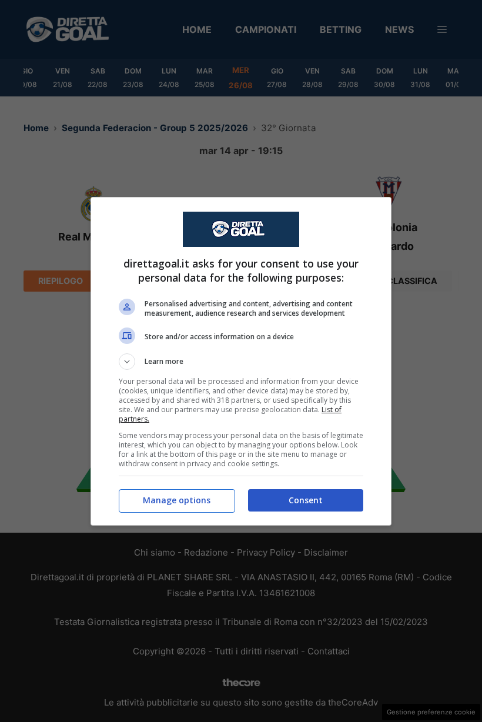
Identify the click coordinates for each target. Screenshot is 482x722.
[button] (241, 361)
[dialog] (241, 361)
